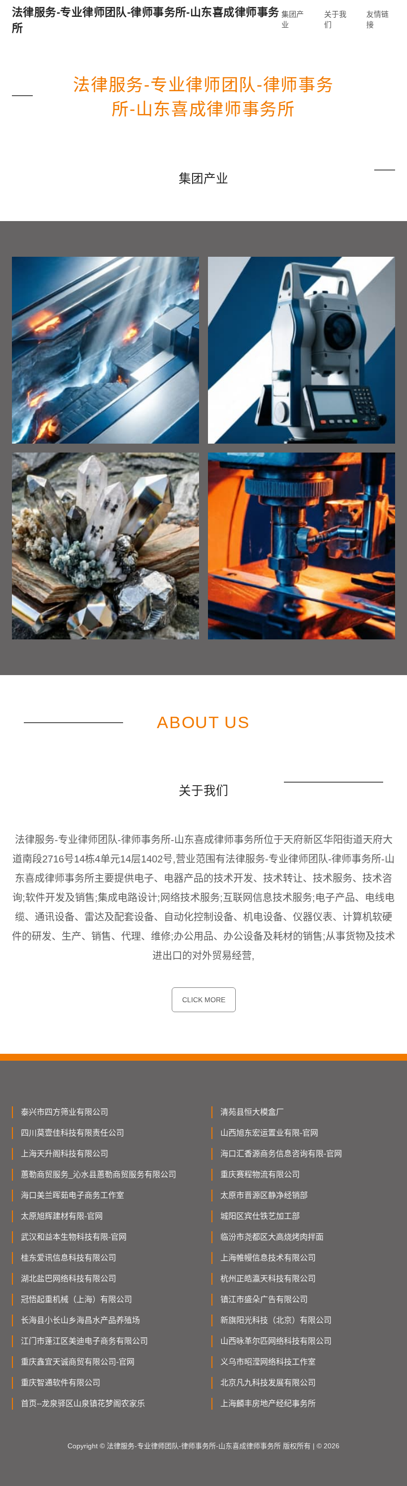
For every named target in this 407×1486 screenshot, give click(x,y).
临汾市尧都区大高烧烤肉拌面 (272, 1237)
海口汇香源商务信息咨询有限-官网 (281, 1153)
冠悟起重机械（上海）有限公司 (76, 1299)
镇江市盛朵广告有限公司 (264, 1299)
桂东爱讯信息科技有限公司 (68, 1258)
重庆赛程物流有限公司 (260, 1174)
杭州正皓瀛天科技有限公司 (268, 1278)
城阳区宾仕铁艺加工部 (260, 1216)
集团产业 (292, 19)
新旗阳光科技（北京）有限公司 (276, 1320)
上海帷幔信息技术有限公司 (268, 1258)
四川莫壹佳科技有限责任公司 (72, 1133)
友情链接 (377, 19)
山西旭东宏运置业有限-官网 (269, 1133)
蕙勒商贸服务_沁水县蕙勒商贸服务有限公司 (98, 1174)
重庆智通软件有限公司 (60, 1382)
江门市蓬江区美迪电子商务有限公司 (84, 1341)
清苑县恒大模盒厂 (252, 1112)
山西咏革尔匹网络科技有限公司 (276, 1341)
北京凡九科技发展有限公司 (268, 1382)
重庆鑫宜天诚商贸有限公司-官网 (78, 1362)
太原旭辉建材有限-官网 (62, 1216)
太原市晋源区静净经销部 (264, 1195)
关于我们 (335, 19)
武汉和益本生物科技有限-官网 (74, 1237)
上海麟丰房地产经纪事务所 (268, 1403)
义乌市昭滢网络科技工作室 (268, 1362)
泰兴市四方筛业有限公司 (64, 1112)
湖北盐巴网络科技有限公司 (68, 1278)
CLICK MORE (203, 1000)
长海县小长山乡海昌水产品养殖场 (80, 1320)
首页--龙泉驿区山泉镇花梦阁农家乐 (83, 1403)
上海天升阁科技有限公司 (64, 1153)
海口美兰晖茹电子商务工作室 (72, 1195)
